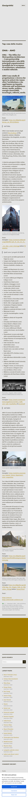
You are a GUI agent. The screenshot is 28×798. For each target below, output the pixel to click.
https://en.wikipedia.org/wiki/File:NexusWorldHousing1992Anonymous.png (14, 558)
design (4, 606)
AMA (18, 603)
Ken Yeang (7, 691)
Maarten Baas (8, 746)
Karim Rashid (8, 733)
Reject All (14, 794)
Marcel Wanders (8, 729)
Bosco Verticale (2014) (10, 674)
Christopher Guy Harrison (11, 737)
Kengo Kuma (7, 687)
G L (5, 603)
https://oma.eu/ (7, 597)
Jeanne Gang (7, 695)
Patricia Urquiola (9, 716)
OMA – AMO (8, 50)
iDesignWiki (7, 5)
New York (21, 608)
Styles (4, 771)
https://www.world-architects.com (12, 599)
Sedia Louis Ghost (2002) (11, 754)
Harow (6, 704)
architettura (23, 603)
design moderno (19, 606)
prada (6, 609)
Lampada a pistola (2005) (11, 750)
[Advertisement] (14, 23)
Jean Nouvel (7, 700)
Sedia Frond (7, 720)
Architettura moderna (7, 605)
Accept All (14, 786)
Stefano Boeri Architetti (11, 679)
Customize (14, 790)
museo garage (14, 608)
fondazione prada (6, 608)
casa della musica (17, 605)
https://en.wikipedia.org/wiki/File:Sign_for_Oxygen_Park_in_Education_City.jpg (14, 587)
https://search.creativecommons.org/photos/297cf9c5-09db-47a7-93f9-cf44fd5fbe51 (13, 402)
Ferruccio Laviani (9, 712)
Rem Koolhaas (12, 133)
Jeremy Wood (20, 589)
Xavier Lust (7, 708)
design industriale (10, 606)
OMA (3, 609)
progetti (10, 609)
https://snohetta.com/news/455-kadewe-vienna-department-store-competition (13, 475)
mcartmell (22, 404)
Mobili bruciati (8, 741)
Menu (23, 5)
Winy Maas (7, 683)
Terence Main (8, 725)
